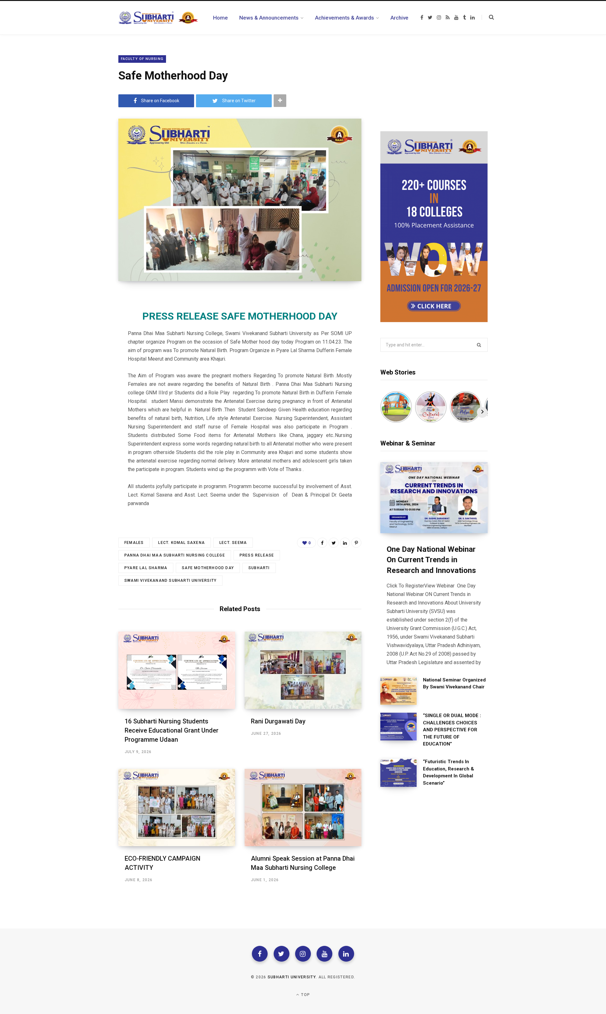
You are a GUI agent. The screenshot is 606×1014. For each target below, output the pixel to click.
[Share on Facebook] (322, 543)
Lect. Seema (233, 542)
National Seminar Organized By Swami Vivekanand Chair (454, 683)
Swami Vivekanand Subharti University (170, 580)
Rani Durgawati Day (278, 721)
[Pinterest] (356, 543)
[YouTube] (324, 954)
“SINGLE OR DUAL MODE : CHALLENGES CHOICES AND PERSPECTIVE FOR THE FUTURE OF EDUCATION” (452, 730)
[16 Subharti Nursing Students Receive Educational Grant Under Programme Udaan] (176, 670)
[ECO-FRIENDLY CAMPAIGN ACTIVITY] (176, 807)
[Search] (488, 17)
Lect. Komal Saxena (181, 542)
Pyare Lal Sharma (145, 568)
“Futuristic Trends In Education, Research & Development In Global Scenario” (448, 772)
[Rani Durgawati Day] (303, 670)
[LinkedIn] (345, 543)
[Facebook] (260, 954)
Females (134, 542)
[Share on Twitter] (334, 543)
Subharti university (292, 977)
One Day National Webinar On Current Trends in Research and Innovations (431, 560)
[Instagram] (303, 954)
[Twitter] (281, 954)
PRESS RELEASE (257, 555)
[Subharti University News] (158, 17)
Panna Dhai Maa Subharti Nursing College (174, 555)
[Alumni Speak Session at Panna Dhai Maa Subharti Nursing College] (303, 807)
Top (305, 995)
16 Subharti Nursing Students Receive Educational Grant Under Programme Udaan (171, 730)
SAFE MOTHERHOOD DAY (208, 568)
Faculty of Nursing (142, 59)
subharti (259, 568)
